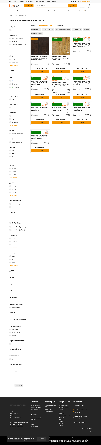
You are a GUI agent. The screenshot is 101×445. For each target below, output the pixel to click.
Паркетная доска (35, 29)
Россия (14, 344)
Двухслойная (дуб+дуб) (18, 230)
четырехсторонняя (17, 134)
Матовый (14, 335)
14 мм (13, 156)
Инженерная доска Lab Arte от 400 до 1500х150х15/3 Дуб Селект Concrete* (39, 137)
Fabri (13, 56)
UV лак (13, 238)
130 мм (14, 171)
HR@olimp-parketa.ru (79, 418)
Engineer (14, 119)
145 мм (14, 174)
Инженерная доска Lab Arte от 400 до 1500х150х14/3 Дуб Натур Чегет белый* (60, 84)
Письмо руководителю (62, 422)
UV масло (14, 241)
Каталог (30, 5)
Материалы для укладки (43, 10)
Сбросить (19, 385)
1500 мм (14, 189)
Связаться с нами (87, 1)
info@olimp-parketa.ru (81, 409)
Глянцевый (15, 329)
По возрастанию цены (46, 25)
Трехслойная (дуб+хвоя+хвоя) (16, 223)
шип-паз (14, 207)
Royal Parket (15, 62)
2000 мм (14, 192)
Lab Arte (14, 59)
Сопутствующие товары (29, 10)
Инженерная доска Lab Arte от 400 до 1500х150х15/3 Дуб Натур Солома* (60, 108)
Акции (80, 11)
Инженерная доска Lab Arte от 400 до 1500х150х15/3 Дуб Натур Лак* (81, 82)
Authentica (15, 122)
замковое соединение (18, 204)
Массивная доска (77, 29)
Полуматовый (16, 332)
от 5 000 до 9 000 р (17, 142)
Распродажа (88, 11)
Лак (13, 244)
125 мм (14, 168)
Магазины (22, 1)
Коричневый (18, 81)
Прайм (13, 262)
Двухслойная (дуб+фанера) (19, 227)
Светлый (16, 87)
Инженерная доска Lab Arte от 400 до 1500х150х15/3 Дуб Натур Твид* (39, 108)
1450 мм (14, 186)
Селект (13, 256)
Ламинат (86, 29)
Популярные (59, 25)
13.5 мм (14, 153)
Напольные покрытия (15, 10)
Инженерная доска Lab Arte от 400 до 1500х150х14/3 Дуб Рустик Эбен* (60, 58)
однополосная (16, 307)
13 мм (13, 150)
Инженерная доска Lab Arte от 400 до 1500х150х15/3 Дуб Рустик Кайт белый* (81, 44)
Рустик (13, 259)
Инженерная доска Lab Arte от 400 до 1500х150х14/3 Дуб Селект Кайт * (39, 82)
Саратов (77, 412)
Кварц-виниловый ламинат (63, 29)
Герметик (14, 41)
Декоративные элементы (58, 10)
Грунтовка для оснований (19, 44)
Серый (16, 84)
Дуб (13, 99)
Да (12, 30)
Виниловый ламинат (17, 38)
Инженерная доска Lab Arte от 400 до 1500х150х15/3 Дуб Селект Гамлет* (81, 108)
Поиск (73, 5)
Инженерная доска (48, 29)
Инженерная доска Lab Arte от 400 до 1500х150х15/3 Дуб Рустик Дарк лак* (39, 58)
